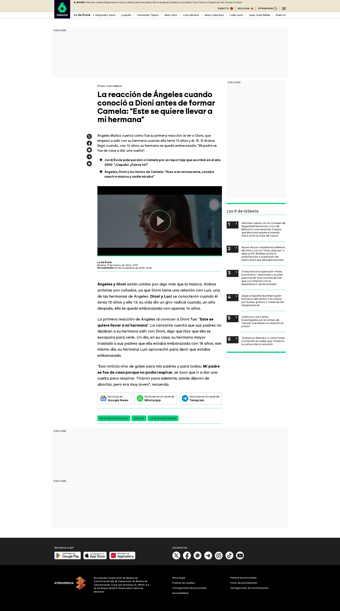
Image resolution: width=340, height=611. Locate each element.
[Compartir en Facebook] (89, 145)
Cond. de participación (243, 582)
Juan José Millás (259, 15)
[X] (89, 138)
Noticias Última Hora (114, 418)
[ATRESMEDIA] (71, 585)
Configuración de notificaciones (249, 588)
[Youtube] (240, 558)
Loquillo (126, 15)
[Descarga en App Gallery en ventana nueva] (122, 558)
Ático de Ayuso (161, 2)
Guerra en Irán (217, 2)
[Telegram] (208, 558)
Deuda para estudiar (139, 2)
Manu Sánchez (214, 15)
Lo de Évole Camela (163, 418)
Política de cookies (183, 582)
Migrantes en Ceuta (115, 2)
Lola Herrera (191, 15)
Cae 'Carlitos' (199, 2)
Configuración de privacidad (189, 588)
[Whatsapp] (197, 558)
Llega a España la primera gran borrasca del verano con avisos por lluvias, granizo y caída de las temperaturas (262, 300)
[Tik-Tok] (229, 558)
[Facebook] (187, 558)
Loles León (236, 15)
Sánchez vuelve (94, 2)
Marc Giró (170, 15)
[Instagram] (219, 558)
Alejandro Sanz (105, 15)
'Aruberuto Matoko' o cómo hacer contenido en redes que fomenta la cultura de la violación (263, 341)
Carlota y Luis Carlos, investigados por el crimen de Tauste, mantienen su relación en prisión (262, 321)
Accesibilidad (180, 593)
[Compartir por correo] (89, 165)
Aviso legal (178, 577)
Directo (139, 418)
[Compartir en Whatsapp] (89, 151)
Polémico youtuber (180, 2)
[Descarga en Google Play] (67, 558)
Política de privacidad (243, 577)
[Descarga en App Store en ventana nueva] (95, 558)
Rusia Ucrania (234, 2)
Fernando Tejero (148, 15)
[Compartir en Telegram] (89, 158)
